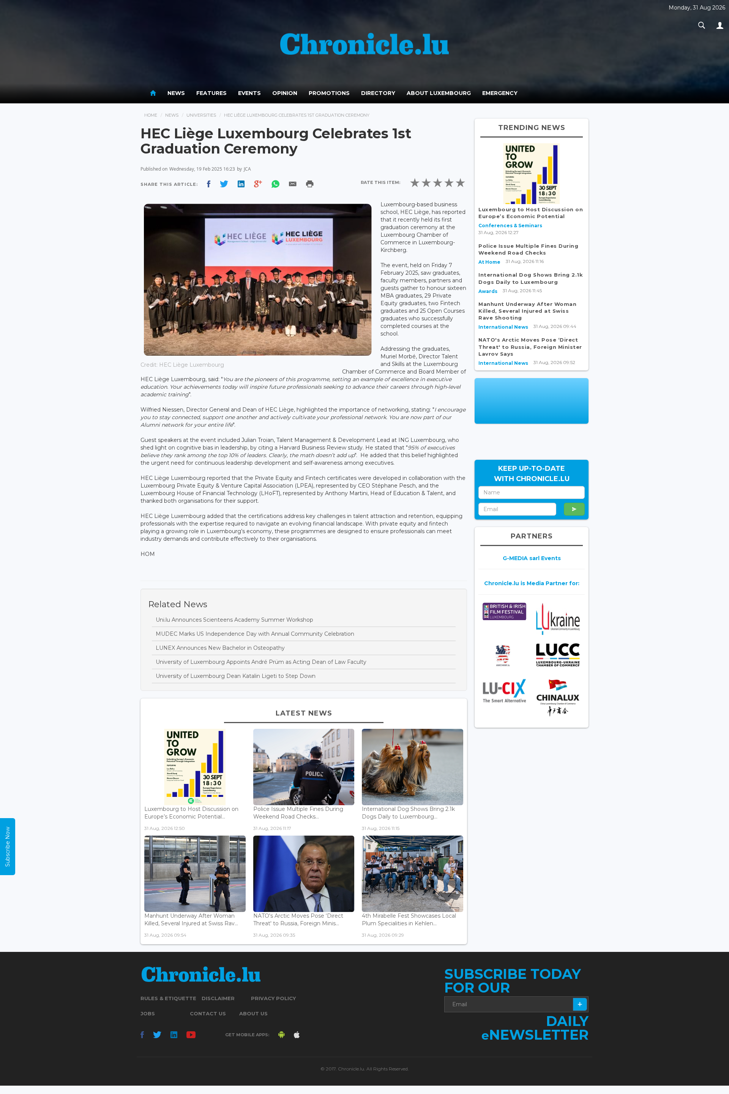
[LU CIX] (504, 691)
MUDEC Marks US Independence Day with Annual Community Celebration (255, 633)
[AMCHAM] (504, 655)
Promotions (329, 93)
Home (150, 115)
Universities (201, 115)
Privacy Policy (273, 998)
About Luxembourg (439, 93)
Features (211, 93)
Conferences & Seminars (510, 225)
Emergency (500, 93)
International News (503, 327)
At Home (489, 262)
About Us (253, 1013)
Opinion (284, 93)
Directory (378, 93)
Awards (487, 291)
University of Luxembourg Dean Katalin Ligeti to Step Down (236, 676)
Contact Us (208, 1013)
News (176, 93)
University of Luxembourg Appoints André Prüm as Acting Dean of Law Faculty (261, 662)
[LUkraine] (558, 618)
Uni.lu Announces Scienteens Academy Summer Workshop (234, 619)
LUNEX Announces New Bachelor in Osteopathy (220, 647)
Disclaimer (218, 998)
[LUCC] (558, 655)
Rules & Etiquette (168, 998)
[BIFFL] (504, 611)
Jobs (147, 1013)
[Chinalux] (558, 698)
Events (249, 93)
